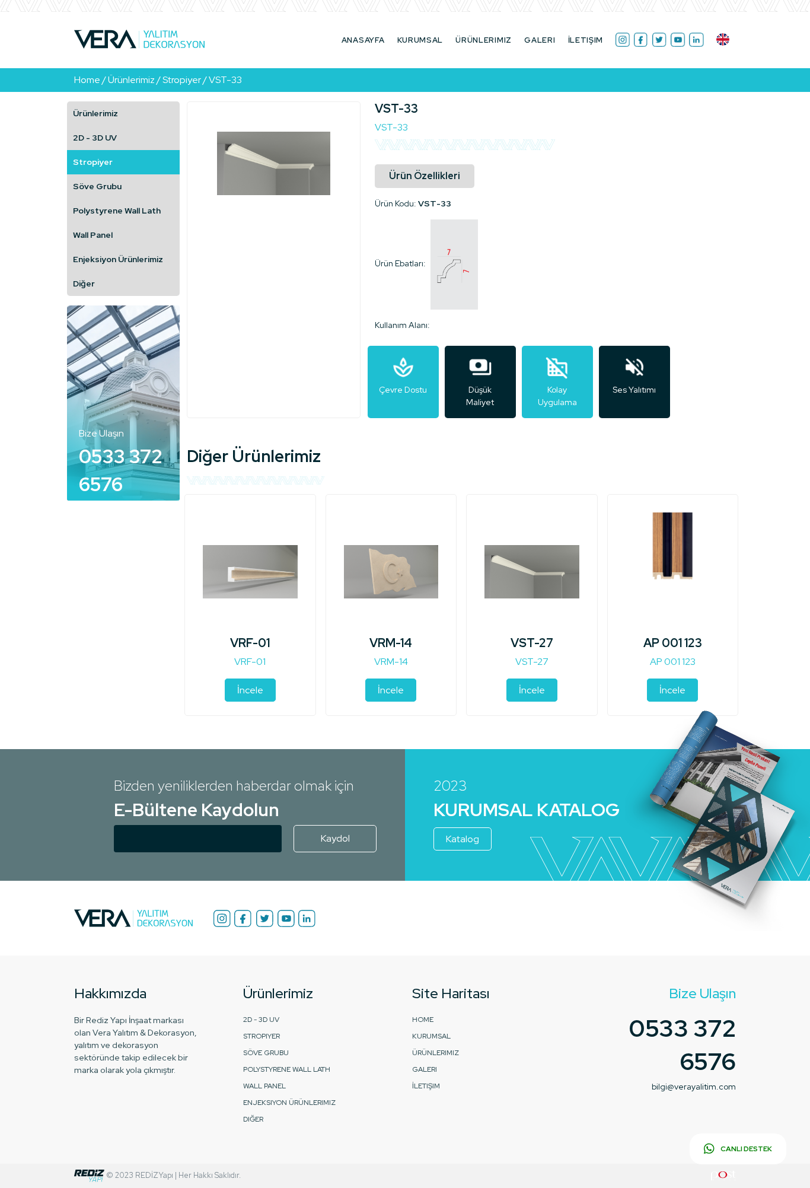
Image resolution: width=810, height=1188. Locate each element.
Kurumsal (420, 40)
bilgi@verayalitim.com (694, 1086)
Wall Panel (93, 235)
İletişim (586, 40)
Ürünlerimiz (95, 113)
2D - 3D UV (95, 137)
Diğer (84, 283)
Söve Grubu (97, 186)
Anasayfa (363, 40)
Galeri (539, 40)
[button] (723, 39)
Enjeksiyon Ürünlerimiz (118, 259)
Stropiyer (93, 162)
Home (422, 1019)
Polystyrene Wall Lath (117, 210)
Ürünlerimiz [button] (483, 40)
